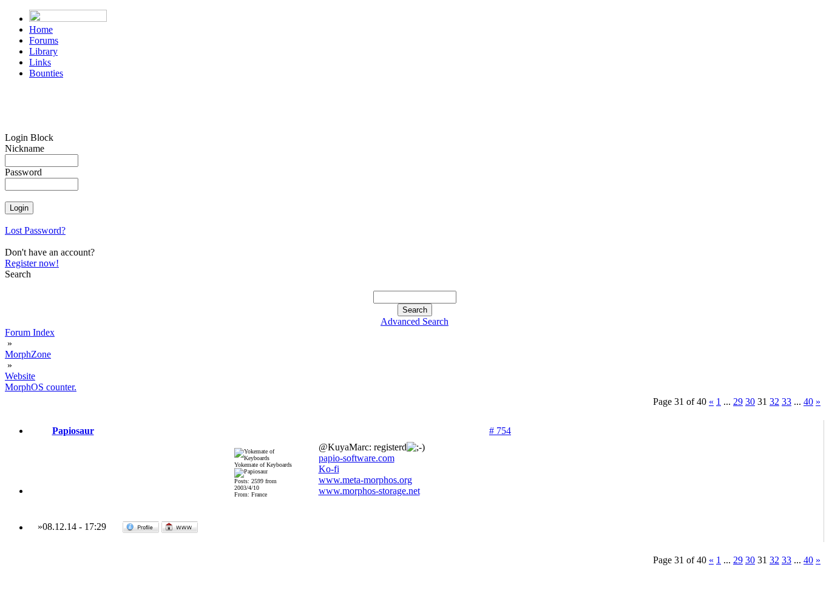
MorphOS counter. (40, 387)
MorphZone (28, 354)
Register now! (32, 263)
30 (750, 401)
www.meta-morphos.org (365, 480)
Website (20, 376)
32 (774, 401)
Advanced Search (414, 321)
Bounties (46, 73)
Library (43, 51)
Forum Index (30, 332)
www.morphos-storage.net (369, 491)
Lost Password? (35, 230)
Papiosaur (73, 431)
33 (786, 401)
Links (40, 62)
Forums (43, 40)
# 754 (500, 431)
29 (738, 401)
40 (808, 401)
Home (41, 29)
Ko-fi (329, 469)
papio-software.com (356, 458)
